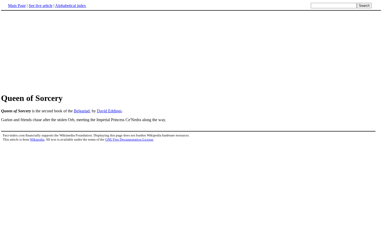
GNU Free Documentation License (129, 139)
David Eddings (109, 111)
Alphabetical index (70, 5)
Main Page (17, 5)
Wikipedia (37, 139)
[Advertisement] (191, 51)
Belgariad (82, 111)
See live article (40, 5)
